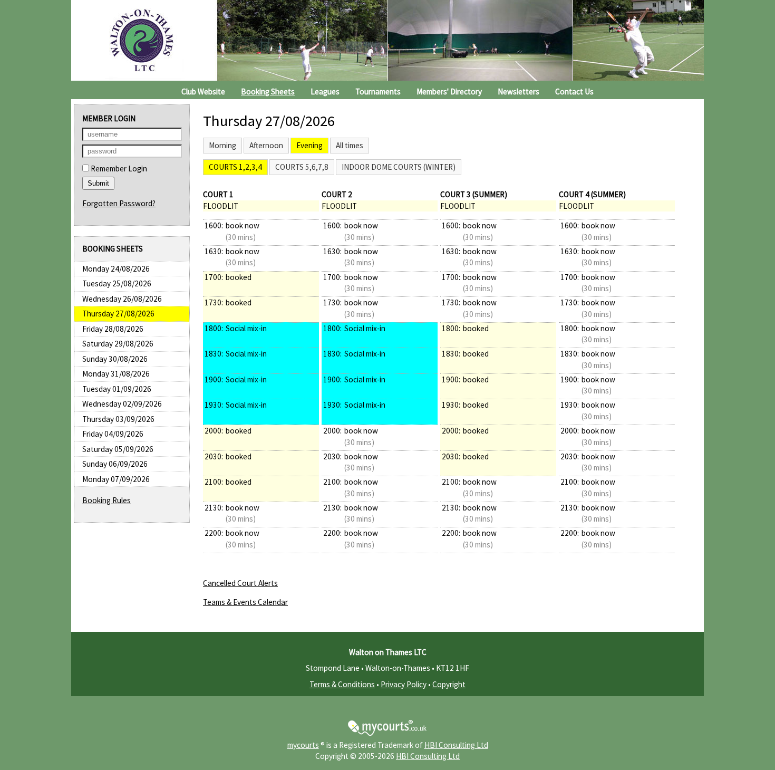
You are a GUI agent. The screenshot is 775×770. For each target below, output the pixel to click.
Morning (222, 145)
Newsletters (518, 91)
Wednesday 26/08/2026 (122, 299)
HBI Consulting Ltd (456, 745)
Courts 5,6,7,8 (301, 167)
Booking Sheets (268, 91)
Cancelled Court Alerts (240, 583)
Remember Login (118, 168)
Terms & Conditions (342, 684)
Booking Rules (106, 500)
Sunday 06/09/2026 (115, 464)
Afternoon (266, 145)
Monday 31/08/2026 (116, 374)
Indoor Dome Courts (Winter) (399, 167)
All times (349, 145)
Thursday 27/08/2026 (118, 314)
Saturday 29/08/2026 (117, 344)
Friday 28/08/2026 (112, 329)
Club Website (203, 91)
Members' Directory (449, 91)
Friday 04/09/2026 (112, 434)
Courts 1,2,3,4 (235, 167)
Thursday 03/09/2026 (118, 419)
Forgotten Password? (119, 203)
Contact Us (574, 91)
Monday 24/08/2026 (116, 269)
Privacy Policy (404, 684)
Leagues (325, 91)
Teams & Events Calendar (245, 602)
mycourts (303, 745)
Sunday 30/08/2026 (115, 359)
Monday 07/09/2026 (116, 479)
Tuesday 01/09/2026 (116, 389)
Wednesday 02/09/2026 (122, 404)
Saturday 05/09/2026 (117, 449)
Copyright (449, 684)
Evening (309, 145)
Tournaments (378, 91)
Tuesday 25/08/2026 (116, 283)
